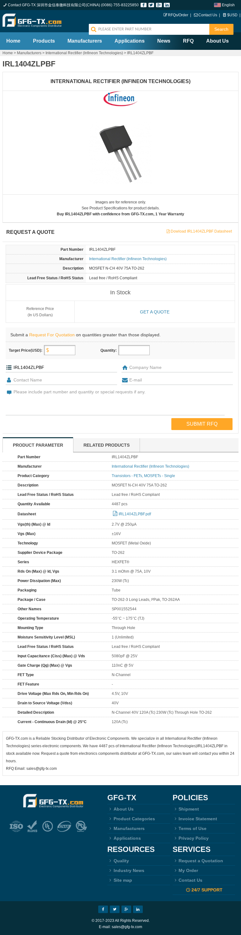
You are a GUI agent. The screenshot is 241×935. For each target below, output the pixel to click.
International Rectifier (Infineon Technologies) (84, 53)
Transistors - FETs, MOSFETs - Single (143, 476)
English (228, 5)
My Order (188, 870)
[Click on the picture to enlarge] (120, 153)
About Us (217, 41)
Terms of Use (192, 828)
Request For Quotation (52, 334)
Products (44, 41)
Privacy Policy (194, 838)
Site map (123, 880)
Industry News (129, 870)
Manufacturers (84, 41)
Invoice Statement (198, 818)
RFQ (188, 41)
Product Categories (134, 818)
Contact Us (207, 15)
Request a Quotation (201, 860)
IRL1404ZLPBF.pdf (135, 514)
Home (13, 41)
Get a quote (154, 311)
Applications (130, 41)
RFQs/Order (178, 15)
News (163, 41)
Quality (121, 860)
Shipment (189, 809)
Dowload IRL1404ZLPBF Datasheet (201, 231)
